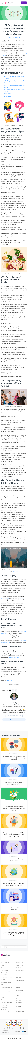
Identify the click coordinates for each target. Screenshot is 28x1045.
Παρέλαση (9, 680)
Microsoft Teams (20, 970)
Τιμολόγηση (18, 977)
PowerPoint (19, 967)
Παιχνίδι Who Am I (14, 657)
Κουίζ (2, 965)
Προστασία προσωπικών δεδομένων (19, 1002)
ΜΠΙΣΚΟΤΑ (18, 1006)
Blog (2, 997)
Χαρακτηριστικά (5, 962)
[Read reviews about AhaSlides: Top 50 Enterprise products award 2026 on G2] (19, 1023)
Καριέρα (17, 995)
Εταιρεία (17, 982)
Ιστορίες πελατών (5, 1011)
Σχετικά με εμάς (19, 990)
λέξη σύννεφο (4, 970)
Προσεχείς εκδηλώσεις (6, 1002)
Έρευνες (3, 979)
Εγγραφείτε (14, 720)
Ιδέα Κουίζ (16, 684)
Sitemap (17, 1031)
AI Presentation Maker (6, 977)
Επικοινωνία (18, 992)
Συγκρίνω (3, 994)
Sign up (24, 2)
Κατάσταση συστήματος (5, 1031)
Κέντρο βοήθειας (5, 1005)
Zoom (17, 972)
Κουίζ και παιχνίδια (14, 37)
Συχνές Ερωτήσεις (9, 96)
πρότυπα (21, 598)
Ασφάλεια (18, 1009)
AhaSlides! (15, 571)
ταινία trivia (4, 633)
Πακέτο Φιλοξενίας (20, 980)
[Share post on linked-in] (10, 690)
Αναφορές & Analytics (6, 987)
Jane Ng (14, 702)
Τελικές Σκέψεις (8, 93)
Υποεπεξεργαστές (20, 1014)
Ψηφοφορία (4, 967)
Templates (3, 999)
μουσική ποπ (22, 631)
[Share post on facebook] (16, 690)
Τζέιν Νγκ (4, 40)
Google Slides (19, 965)
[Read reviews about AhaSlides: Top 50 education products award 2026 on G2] (14, 1023)
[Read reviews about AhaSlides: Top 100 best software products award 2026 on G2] (8, 1023)
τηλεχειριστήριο (5, 984)
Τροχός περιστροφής (6, 982)
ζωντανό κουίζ (5, 598)
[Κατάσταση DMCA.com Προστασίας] (24, 1031)
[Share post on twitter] (13, 690)
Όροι (17, 998)
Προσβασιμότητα (20, 1011)
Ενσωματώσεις (19, 962)
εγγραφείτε (18, 677)
